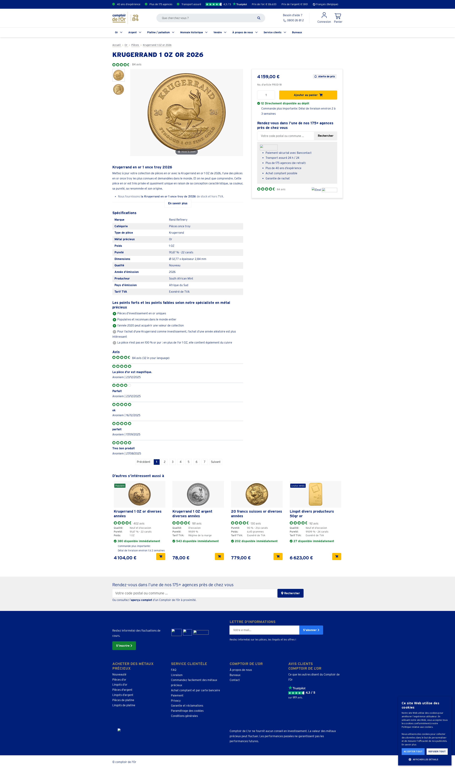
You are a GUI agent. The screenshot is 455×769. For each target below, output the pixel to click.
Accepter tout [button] (413, 751)
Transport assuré (191, 4)
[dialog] (424, 731)
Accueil (116, 45)
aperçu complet (141, 600)
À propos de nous (242, 32)
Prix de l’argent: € (295, 4)
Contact (235, 680)
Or (116, 32)
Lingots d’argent (122, 695)
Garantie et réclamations (187, 705)
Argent (132, 32)
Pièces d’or (119, 679)
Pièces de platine (123, 700)
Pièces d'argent (122, 689)
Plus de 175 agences (160, 4)
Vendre (217, 32)
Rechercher (325, 135)
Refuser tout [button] (437, 751)
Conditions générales (184, 716)
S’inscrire (123, 645)
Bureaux (297, 32)
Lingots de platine (123, 705)
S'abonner (310, 630)
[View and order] (160, 556)
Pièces (135, 45)
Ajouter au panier (306, 95)
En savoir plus (409, 744)
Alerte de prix (326, 76)
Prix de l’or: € (264, 4)
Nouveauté (119, 674)
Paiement (177, 695)
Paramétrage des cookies (187, 710)
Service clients (273, 32)
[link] (139, 494)
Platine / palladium (158, 32)
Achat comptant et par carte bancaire (195, 690)
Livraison (177, 675)
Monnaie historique (191, 32)
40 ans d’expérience (128, 4)
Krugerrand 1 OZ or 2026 (157, 45)
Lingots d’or (119, 684)
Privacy (176, 700)
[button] (425, 759)
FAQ (173, 670)
